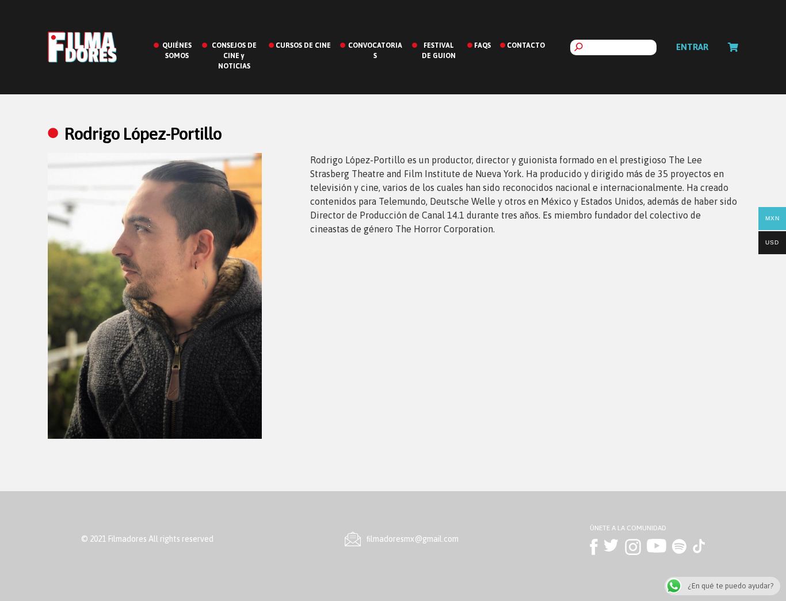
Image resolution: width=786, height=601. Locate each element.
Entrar (692, 47)
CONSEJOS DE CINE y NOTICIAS (234, 55)
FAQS (482, 45)
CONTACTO (526, 45)
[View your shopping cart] (733, 47)
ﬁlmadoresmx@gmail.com (413, 538)
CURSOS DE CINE (303, 45)
